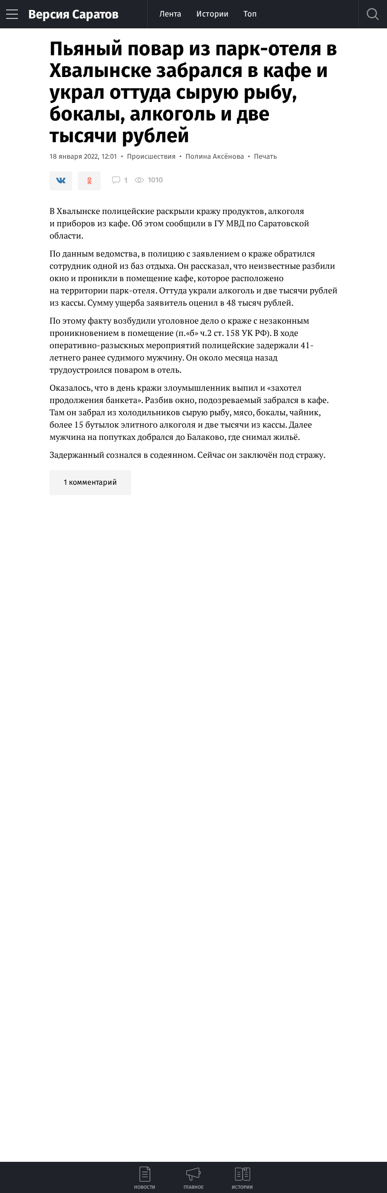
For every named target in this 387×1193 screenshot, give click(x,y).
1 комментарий (90, 482)
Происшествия (151, 156)
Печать (265, 156)
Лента (170, 14)
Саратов (73, 14)
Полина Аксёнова (214, 156)
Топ (250, 14)
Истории (212, 14)
